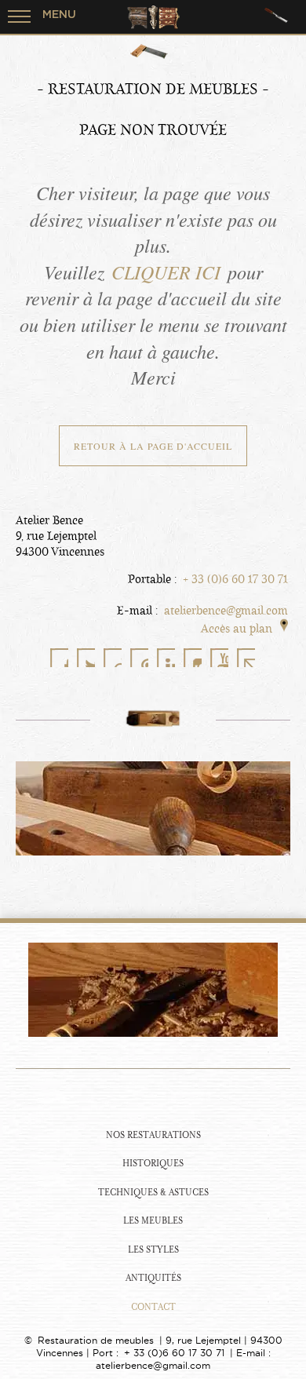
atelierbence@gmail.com (226, 611)
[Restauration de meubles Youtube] (218, 657)
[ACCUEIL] (153, 1096)
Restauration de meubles (96, 1340)
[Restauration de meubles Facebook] (58, 657)
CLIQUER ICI (165, 271)
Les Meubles (153, 1221)
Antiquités (153, 1278)
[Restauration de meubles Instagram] (192, 657)
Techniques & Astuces (153, 1192)
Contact (153, 1307)
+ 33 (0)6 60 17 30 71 (235, 579)
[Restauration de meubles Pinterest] (138, 657)
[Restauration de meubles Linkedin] (165, 657)
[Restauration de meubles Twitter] (85, 657)
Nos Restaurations (153, 1135)
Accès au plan (236, 629)
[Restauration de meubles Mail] (245, 657)
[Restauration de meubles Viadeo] (112, 657)
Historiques (153, 1163)
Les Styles (153, 1250)
